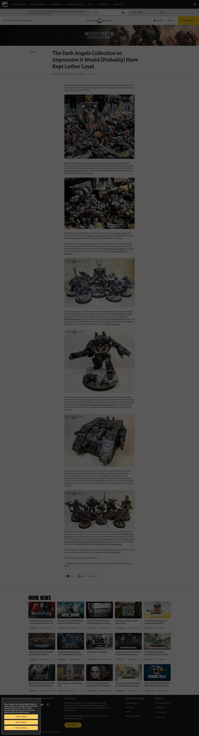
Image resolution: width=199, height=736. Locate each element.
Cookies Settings (21, 728)
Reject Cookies (21, 722)
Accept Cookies (21, 716)
